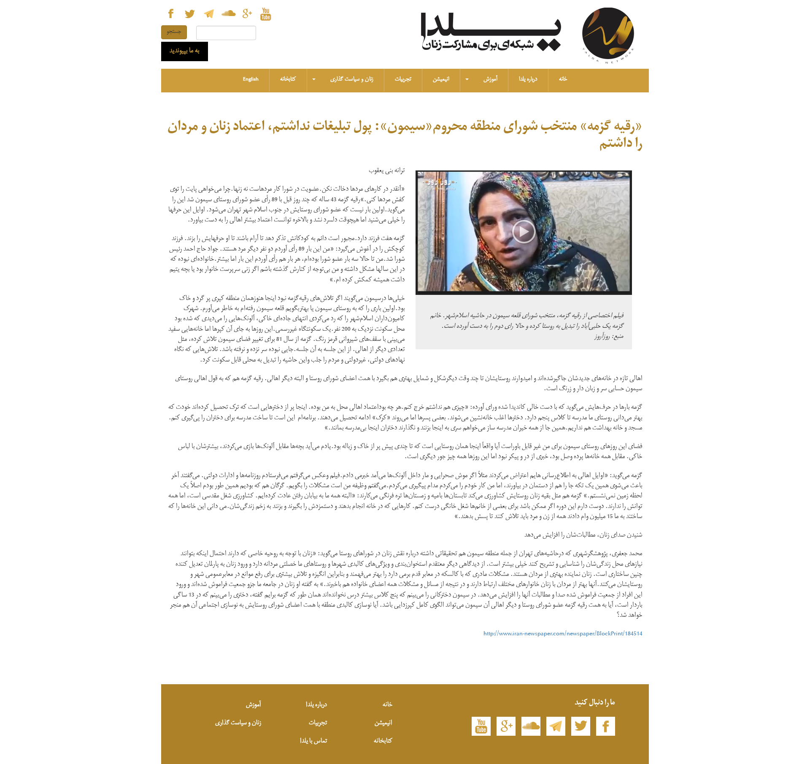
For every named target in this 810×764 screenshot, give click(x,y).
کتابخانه (288, 79)
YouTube (265, 13)
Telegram (208, 13)
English (251, 79)
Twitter (189, 13)
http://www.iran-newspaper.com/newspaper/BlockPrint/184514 (563, 634)
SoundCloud (227, 13)
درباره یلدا (528, 79)
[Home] (611, 36)
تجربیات (403, 79)
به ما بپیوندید (185, 51)
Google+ (246, 13)
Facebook (170, 13)
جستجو (174, 32)
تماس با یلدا (313, 742)
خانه (563, 79)
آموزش (490, 79)
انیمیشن (441, 79)
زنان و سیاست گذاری (351, 79)
